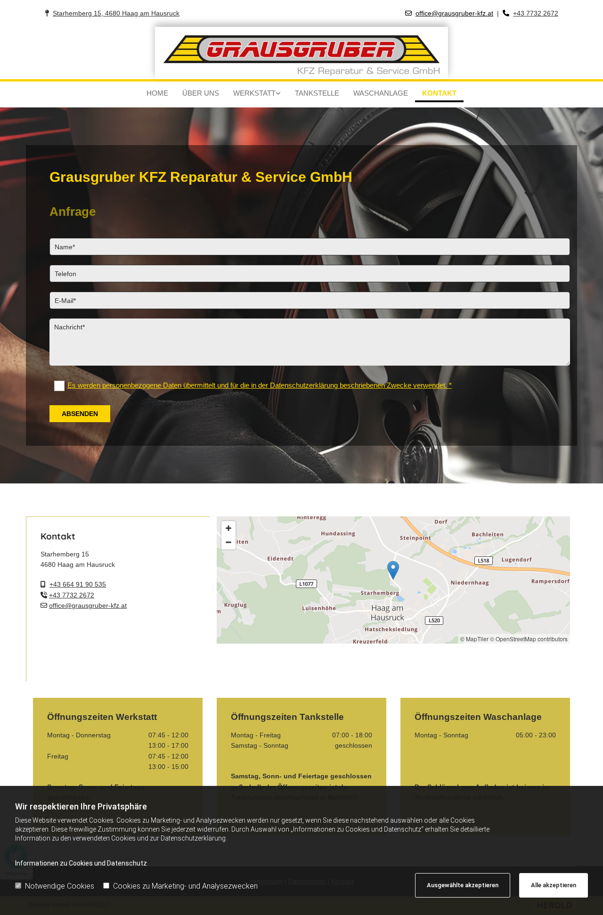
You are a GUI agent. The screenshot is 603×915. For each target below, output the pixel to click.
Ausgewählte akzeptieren (462, 885)
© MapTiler (474, 639)
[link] (257, 94)
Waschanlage (380, 93)
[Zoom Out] (228, 542)
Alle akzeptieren (553, 885)
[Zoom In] (228, 528)
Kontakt (439, 93)
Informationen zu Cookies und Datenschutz (81, 863)
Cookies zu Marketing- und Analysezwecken (185, 886)
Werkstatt (254, 93)
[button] (393, 570)
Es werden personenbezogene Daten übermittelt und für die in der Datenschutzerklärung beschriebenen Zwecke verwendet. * (259, 385)
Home (157, 93)
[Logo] (301, 53)
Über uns (200, 93)
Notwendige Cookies (59, 886)
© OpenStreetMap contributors (529, 639)
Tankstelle (317, 93)
